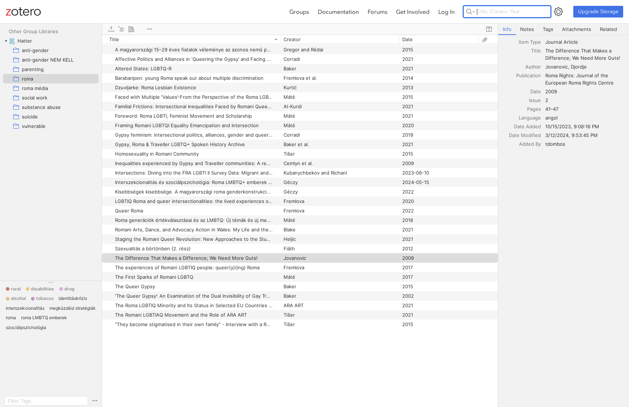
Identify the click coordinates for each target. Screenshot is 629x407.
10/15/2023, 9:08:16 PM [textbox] (572, 126)
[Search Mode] (470, 11)
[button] (13, 289)
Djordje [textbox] (579, 67)
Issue (535, 100)
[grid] (300, 221)
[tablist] (563, 29)
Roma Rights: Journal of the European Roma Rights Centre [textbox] (579, 79)
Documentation (338, 11)
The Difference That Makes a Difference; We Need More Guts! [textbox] (582, 54)
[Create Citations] (121, 29)
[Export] (111, 29)
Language (530, 118)
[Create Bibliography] (131, 29)
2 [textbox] (546, 100)
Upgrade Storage (598, 11)
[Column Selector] (489, 29)
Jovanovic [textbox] (556, 67)
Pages (534, 109)
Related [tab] (608, 29)
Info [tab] (507, 29)
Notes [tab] (527, 29)
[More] (149, 29)
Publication (528, 75)
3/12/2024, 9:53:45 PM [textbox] (571, 135)
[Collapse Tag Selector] (51, 282)
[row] (300, 39)
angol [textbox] (551, 118)
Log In (446, 11)
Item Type (530, 42)
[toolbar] (300, 29)
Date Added (527, 126)
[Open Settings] (558, 11)
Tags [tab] (548, 29)
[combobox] (585, 42)
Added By (530, 144)
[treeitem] (51, 41)
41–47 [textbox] (551, 109)
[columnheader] (191, 39)
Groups (299, 11)
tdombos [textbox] (555, 144)
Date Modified (525, 135)
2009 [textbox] (551, 91)
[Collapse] (6, 41)
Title (536, 51)
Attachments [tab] (576, 29)
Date (535, 91)
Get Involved (413, 11)
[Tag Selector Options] (94, 401)
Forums (377, 11)
